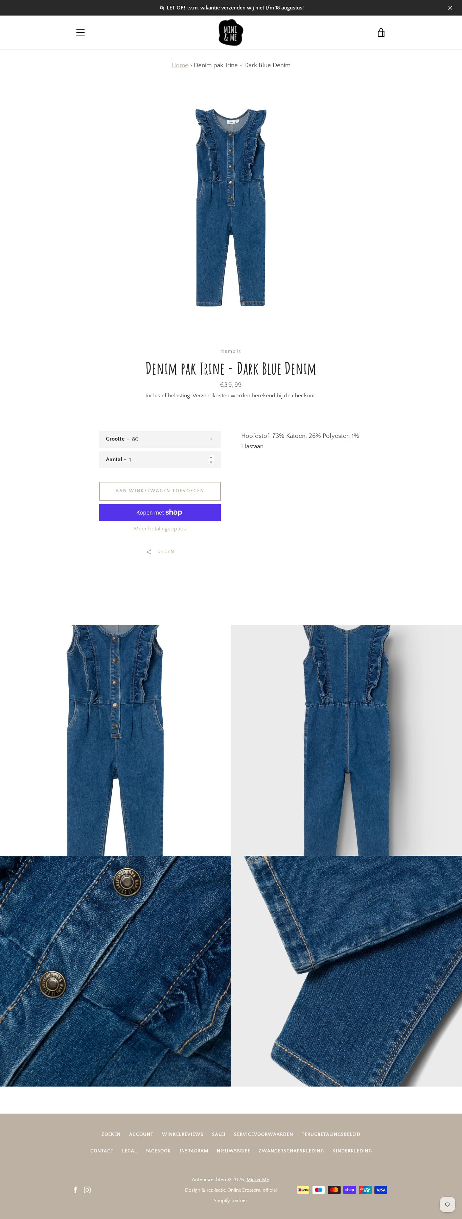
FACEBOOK (158, 1151)
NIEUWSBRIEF (233, 1151)
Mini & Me (258, 1180)
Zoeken (111, 1134)
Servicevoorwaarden (263, 1134)
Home (179, 65)
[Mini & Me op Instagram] (87, 1189)
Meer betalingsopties (160, 529)
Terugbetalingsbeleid (331, 1134)
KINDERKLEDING (352, 1151)
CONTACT (102, 1151)
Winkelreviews (183, 1134)
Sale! (219, 1134)
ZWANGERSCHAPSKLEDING (291, 1151)
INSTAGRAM (194, 1151)
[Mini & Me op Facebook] (75, 1189)
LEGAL (129, 1151)
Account (141, 1134)
